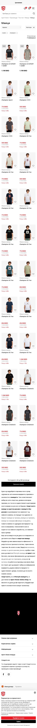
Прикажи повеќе (18, 484)
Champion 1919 (25, 100)
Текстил (21, 18)
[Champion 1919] (27, 88)
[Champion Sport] (9, 88)
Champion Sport (7, 100)
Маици (27, 18)
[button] (18, 13)
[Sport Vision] (3, 8)
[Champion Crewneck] (27, 377)
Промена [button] (18, 686)
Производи (13, 18)
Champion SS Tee (25, 136)
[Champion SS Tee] (27, 124)
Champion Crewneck (26, 388)
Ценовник (18, 2)
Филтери (28, 27)
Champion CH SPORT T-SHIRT (9, 65)
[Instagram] (9, 674)
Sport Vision (5, 18)
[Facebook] (3, 674)
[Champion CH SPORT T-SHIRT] (9, 52)
